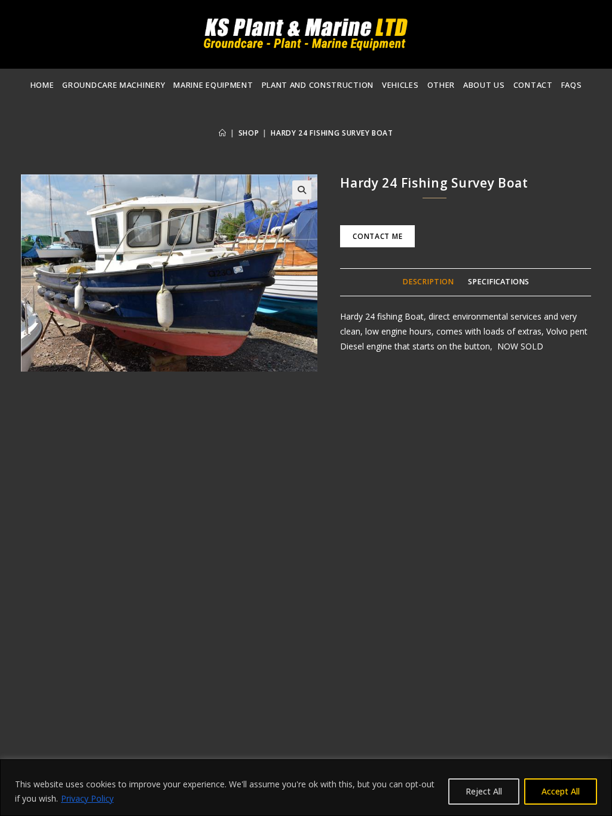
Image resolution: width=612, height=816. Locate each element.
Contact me (377, 236)
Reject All (484, 791)
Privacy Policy (87, 798)
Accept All (560, 791)
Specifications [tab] (498, 282)
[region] (306, 787)
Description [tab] (428, 282)
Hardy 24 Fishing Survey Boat (332, 133)
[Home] (223, 133)
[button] (301, 190)
